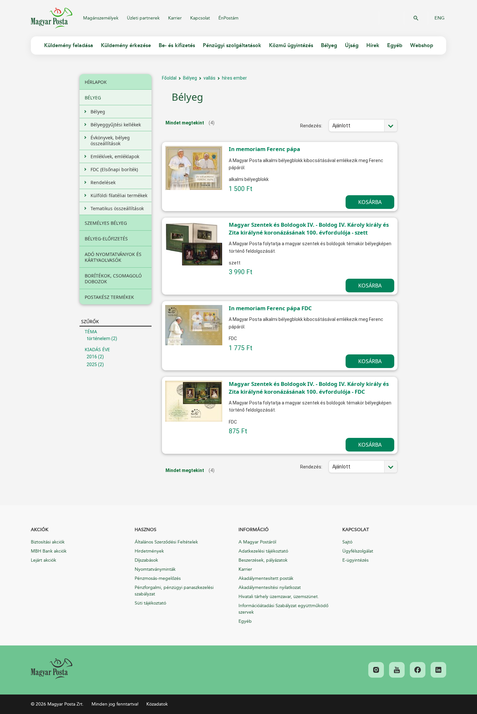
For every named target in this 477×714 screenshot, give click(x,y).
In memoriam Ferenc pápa (264, 149)
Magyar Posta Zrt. (51, 18)
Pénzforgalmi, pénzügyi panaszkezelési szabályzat (174, 591)
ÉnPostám (228, 18)
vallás (209, 78)
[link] (51, 668)
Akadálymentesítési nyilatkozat (269, 587)
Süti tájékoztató (150, 603)
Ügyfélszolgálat (357, 551)
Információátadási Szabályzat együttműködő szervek (283, 609)
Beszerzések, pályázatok (262, 560)
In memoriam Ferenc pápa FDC (270, 308)
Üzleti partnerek (143, 18)
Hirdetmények (149, 551)
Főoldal (169, 78)
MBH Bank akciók (49, 551)
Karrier (175, 18)
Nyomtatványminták (155, 569)
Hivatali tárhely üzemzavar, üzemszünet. (278, 596)
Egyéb (245, 621)
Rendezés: (311, 125)
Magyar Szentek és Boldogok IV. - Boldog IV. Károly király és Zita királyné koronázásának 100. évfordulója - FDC (309, 387)
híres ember (234, 78)
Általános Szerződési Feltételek (166, 542)
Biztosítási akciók (48, 542)
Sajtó (347, 542)
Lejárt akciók (43, 560)
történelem (98, 338)
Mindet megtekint (184, 123)
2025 (92, 364)
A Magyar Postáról (257, 542)
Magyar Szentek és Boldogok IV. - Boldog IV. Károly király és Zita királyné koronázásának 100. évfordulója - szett (309, 228)
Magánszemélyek (100, 18)
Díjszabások (146, 560)
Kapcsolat (200, 18)
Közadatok (157, 704)
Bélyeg (190, 78)
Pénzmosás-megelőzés (158, 578)
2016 (92, 356)
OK (416, 18)
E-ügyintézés (355, 560)
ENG (439, 18)
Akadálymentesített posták (265, 578)
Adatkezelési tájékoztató (263, 551)
